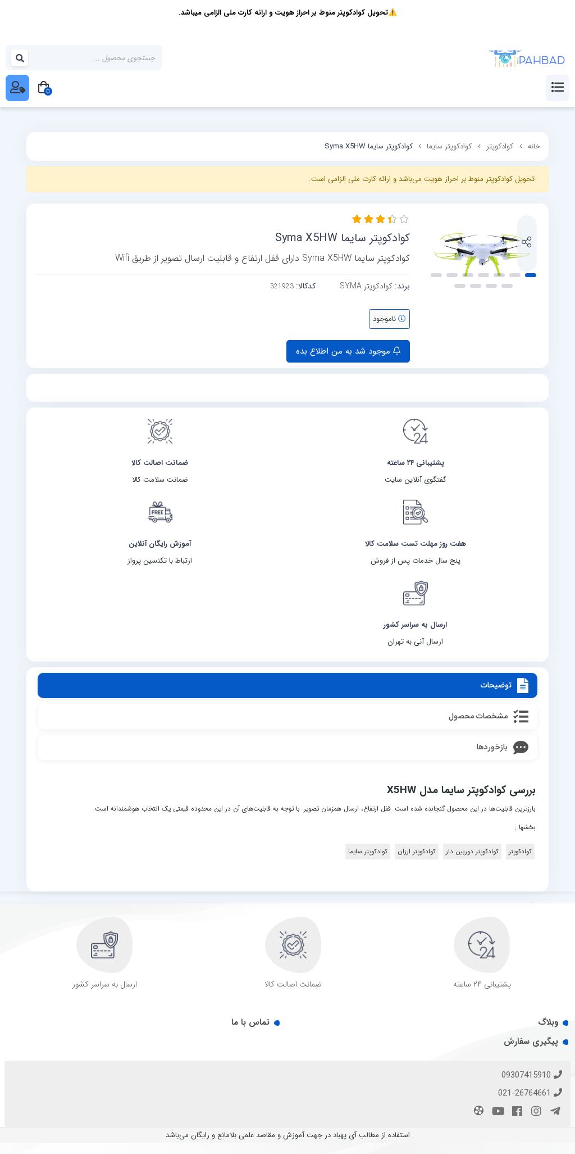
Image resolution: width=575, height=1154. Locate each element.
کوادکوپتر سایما (449, 146)
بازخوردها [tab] (492, 747)
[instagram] (534, 1112)
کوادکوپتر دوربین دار (472, 852)
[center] (20, 58)
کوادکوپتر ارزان (417, 852)
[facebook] (515, 1112)
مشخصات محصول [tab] (478, 716)
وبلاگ (548, 1022)
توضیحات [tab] (496, 685)
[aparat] (477, 1112)
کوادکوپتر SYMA (366, 286)
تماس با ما (250, 1022)
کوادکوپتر (499, 146)
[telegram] (553, 1112)
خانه (534, 146)
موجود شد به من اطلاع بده (344, 351)
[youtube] (496, 1112)
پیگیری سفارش (531, 1041)
